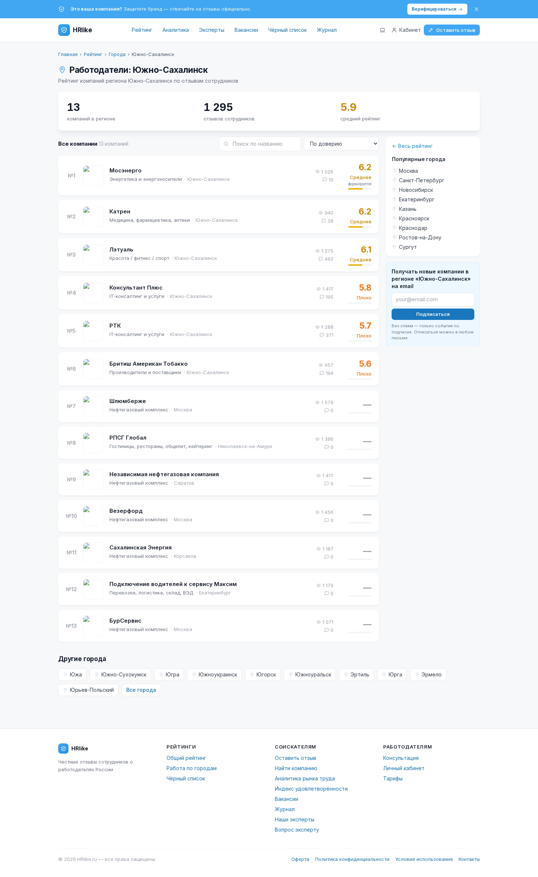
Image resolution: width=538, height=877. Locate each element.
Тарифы (393, 778)
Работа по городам (192, 768)
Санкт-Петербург (421, 180)
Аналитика (175, 30)
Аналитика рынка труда (305, 778)
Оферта (300, 859)
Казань (407, 209)
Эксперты (211, 30)
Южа (76, 674)
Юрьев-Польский (92, 690)
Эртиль (360, 674)
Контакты (469, 859)
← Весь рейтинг (412, 146)
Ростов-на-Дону (420, 237)
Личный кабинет (404, 768)
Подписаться (433, 314)
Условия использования (424, 859)
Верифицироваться (434, 9)
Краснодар (413, 228)
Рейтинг (142, 30)
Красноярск (414, 218)
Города (117, 54)
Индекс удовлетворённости (311, 788)
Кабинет (410, 30)
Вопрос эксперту (297, 829)
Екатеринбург (416, 199)
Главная (68, 54)
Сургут (408, 247)
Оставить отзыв (455, 30)
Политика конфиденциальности (352, 859)
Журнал (327, 30)
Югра (172, 674)
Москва (408, 171)
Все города (141, 690)
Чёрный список (287, 30)
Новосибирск (416, 190)
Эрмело (432, 674)
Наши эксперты (294, 819)
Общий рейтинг (186, 758)
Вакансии (246, 30)
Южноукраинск (218, 674)
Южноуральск (313, 674)
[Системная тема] (382, 30)
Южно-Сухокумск (123, 674)
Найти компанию (296, 768)
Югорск (266, 674)
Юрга (395, 674)
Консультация (401, 758)
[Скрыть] (476, 9)
